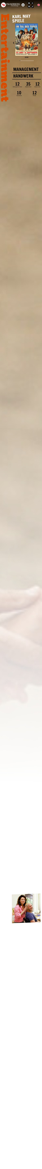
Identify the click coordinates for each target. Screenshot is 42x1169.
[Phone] (32, 6)
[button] (23, 4)
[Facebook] (29, 3)
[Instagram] (32, 3)
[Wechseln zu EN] (38, 5)
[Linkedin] (29, 6)
